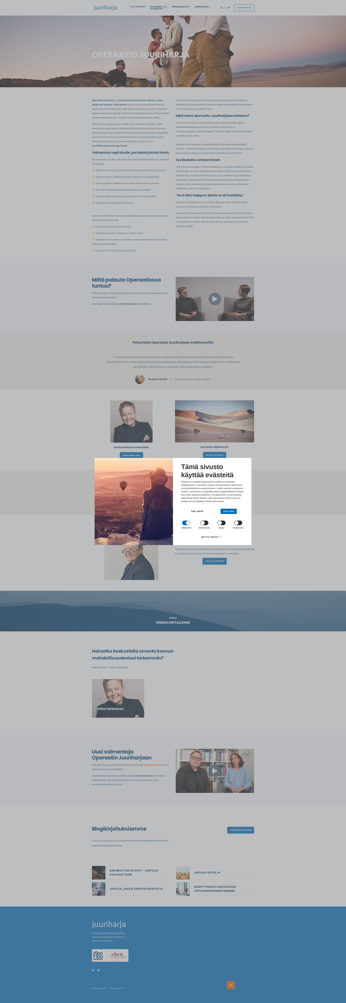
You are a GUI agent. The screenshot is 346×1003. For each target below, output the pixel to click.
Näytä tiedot (210, 537)
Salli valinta (197, 511)
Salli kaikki (228, 511)
